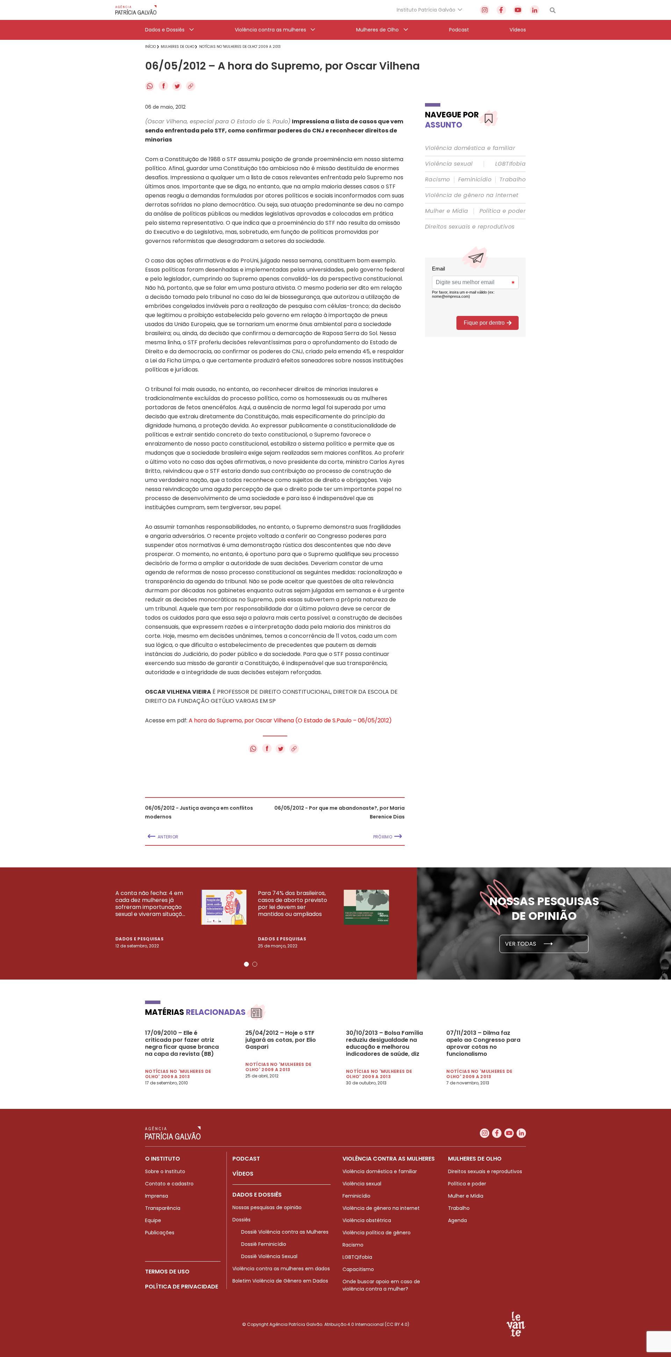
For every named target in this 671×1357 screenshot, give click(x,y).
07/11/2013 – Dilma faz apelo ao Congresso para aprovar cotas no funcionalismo (483, 1044)
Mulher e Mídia (446, 211)
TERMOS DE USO (167, 1272)
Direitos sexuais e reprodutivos (469, 227)
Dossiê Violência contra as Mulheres (285, 1231)
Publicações (159, 1232)
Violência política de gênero (376, 1232)
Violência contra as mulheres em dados (281, 1268)
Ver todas (521, 944)
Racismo (437, 179)
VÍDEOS (242, 1174)
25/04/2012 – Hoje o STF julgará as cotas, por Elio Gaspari (280, 1040)
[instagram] (484, 10)
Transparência (162, 1208)
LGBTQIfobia (357, 1257)
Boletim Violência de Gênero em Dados (280, 1280)
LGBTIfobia (510, 164)
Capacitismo (358, 1269)
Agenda (457, 1220)
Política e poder (502, 211)
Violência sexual (448, 164)
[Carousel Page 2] (254, 964)
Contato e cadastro (169, 1183)
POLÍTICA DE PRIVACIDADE (181, 1287)
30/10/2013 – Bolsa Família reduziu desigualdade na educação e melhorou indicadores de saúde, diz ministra (384, 1044)
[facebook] (501, 10)
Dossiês (241, 1219)
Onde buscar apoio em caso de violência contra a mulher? (381, 1285)
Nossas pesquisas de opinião (267, 1207)
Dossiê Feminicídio (263, 1244)
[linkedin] (534, 10)
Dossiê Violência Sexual (269, 1256)
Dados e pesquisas (139, 939)
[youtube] (517, 10)
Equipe (153, 1220)
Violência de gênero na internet (471, 195)
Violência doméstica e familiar (470, 148)
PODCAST (246, 1159)
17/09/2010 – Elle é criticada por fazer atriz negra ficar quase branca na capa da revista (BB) (182, 1044)
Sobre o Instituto (165, 1171)
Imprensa (156, 1195)
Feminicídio (474, 179)
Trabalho (512, 179)
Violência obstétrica (366, 1220)
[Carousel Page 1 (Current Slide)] (246, 964)
